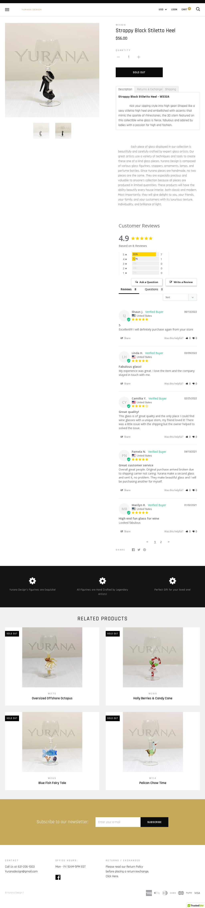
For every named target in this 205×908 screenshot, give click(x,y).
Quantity (123, 50)
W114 (153, 778)
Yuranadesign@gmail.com (21, 871)
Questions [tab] (151, 289)
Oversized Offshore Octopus (52, 698)
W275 (52, 693)
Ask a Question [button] (149, 282)
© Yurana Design (13, 892)
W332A (121, 24)
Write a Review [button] (183, 282)
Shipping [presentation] (170, 89)
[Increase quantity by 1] (138, 57)
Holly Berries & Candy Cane (152, 698)
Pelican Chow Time (152, 783)
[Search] (198, 9)
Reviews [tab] (126, 289)
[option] (52, 70)
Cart (186, 9)
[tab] (125, 89)
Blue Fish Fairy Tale (52, 783)
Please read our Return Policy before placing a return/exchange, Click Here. (127, 871)
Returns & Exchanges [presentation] (150, 89)
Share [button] (127, 338)
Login (174, 9)
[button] (188, 338)
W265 (52, 778)
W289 (153, 693)
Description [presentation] (125, 89)
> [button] (169, 542)
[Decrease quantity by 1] (118, 57)
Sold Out (139, 72)
